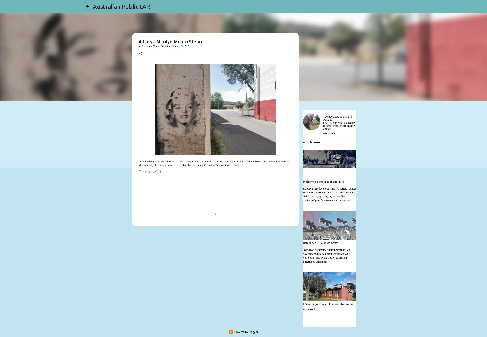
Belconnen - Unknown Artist (320, 242)
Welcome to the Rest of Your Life (323, 181)
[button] (140, 53)
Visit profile (329, 133)
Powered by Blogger (245, 332)
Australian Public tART (123, 6)
